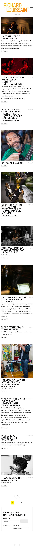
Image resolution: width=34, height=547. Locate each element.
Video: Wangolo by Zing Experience (12, 328)
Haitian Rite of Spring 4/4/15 (10, 37)
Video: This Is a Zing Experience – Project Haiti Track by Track (13, 402)
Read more (4, 51)
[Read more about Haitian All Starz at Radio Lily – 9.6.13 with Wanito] (17, 280)
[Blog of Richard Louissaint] (17, 7)
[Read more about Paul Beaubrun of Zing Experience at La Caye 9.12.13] (17, 236)
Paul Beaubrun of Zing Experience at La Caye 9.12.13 (12, 250)
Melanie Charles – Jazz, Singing (12, 478)
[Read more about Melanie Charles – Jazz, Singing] (17, 465)
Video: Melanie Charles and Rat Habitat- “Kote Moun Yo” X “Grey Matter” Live (11, 113)
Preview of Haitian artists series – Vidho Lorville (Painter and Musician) (13, 384)
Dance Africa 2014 (12, 163)
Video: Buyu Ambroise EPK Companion (9, 438)
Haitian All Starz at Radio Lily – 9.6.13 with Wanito (13, 299)
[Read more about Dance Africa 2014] (17, 145)
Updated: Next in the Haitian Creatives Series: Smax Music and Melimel (11, 209)
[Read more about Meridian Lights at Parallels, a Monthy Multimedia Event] (17, 66)
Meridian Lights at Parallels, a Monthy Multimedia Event (12, 80)
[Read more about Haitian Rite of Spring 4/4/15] (17, 25)
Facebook (6, 525)
